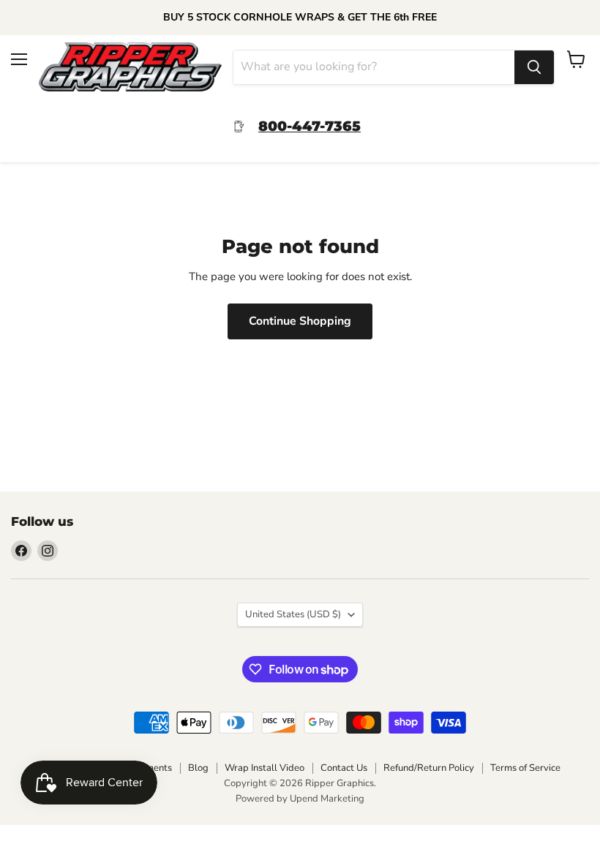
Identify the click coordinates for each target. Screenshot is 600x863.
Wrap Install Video (264, 768)
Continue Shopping (300, 321)
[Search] (534, 67)
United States (293, 614)
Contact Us (343, 768)
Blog (198, 768)
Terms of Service (525, 768)
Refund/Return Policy (428, 768)
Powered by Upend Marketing (300, 798)
